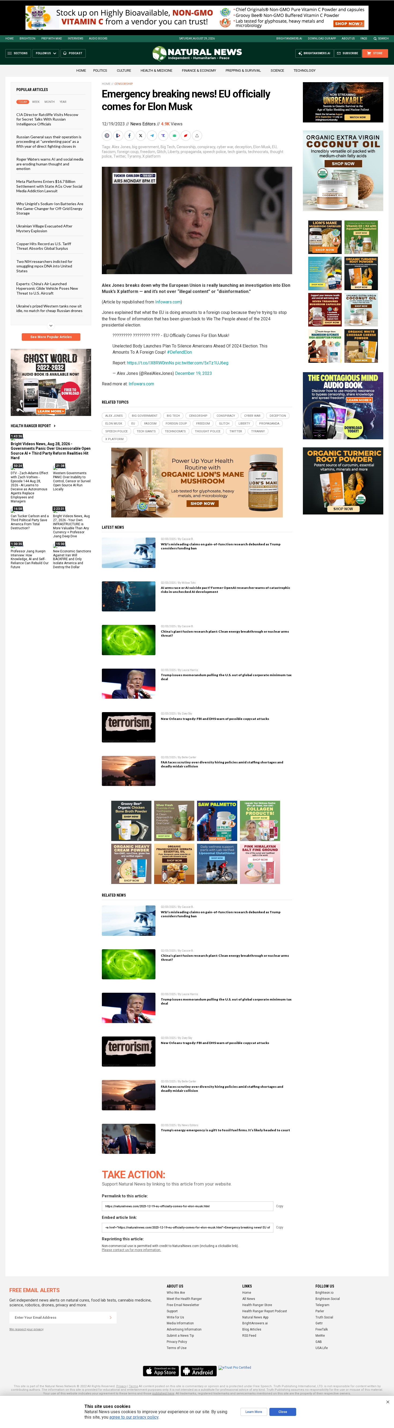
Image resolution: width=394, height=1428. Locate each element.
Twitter (119, 156)
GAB (318, 1342)
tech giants (237, 152)
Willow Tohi (189, 582)
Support (172, 1311)
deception (243, 147)
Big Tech (168, 147)
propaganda (191, 152)
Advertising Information (184, 1329)
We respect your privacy (26, 1329)
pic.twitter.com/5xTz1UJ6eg (201, 362)
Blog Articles (251, 1329)
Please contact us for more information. (131, 1250)
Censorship (123, 84)
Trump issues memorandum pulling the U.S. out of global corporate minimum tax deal (226, 677)
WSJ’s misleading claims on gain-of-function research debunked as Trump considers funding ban (220, 546)
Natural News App (255, 1317)
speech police (214, 152)
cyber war (225, 147)
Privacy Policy (177, 1342)
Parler (319, 1311)
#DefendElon (179, 352)
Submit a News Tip (180, 1336)
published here (163, 1393)
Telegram (322, 1305)
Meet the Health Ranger (184, 1299)
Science (277, 70)
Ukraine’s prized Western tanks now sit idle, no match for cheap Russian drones (49, 308)
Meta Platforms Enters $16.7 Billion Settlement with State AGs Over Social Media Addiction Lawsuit (49, 186)
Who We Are (176, 1293)
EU (274, 147)
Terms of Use (177, 1348)
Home (9, 38)
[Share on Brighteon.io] (118, 136)
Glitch (161, 152)
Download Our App (322, 38)
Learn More (254, 1412)
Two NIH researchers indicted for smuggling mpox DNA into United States (44, 266)
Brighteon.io (324, 1293)
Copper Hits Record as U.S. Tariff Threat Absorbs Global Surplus (43, 246)
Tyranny (134, 156)
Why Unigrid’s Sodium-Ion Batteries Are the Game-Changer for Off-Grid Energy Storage (49, 208)
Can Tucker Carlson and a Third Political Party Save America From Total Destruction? (30, 522)
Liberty (173, 152)
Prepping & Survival (243, 70)
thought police (207, 431)
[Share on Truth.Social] (163, 136)
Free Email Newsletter (183, 1305)
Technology (304, 70)
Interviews (75, 38)
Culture (124, 70)
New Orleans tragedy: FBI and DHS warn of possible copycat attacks (215, 719)
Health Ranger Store (257, 1305)
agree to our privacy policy (133, 1417)
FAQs (363, 38)
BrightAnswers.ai (289, 38)
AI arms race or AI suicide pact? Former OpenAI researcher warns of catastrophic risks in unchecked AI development (225, 590)
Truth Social (324, 1317)
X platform (151, 156)
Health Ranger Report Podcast (264, 1311)
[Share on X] (141, 136)
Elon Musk (261, 147)
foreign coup (128, 152)
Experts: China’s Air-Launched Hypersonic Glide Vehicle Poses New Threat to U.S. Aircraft (47, 288)
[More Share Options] (197, 136)
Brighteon (27, 38)
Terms (133, 1386)
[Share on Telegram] (152, 136)
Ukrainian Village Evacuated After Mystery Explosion (44, 228)
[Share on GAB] (175, 136)
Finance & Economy (199, 70)
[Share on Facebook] (130, 136)
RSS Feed (249, 1336)
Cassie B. (188, 539)
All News (248, 1299)
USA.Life (321, 1348)
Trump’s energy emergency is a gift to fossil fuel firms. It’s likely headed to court (225, 1130)
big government (145, 147)
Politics (100, 70)
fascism (109, 152)
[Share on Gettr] (186, 136)
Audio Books (98, 38)
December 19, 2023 (193, 373)
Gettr (319, 1323)
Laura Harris (190, 670)
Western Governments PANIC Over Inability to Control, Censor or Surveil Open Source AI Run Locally (72, 481)
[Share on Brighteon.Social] (107, 136)
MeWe (320, 1336)
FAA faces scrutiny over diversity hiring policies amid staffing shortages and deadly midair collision (222, 764)
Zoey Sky (187, 713)
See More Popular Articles (51, 337)
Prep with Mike (51, 38)
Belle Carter (189, 757)
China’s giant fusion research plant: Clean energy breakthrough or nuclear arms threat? (225, 633)
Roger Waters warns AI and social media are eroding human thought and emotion (49, 164)
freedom (147, 152)
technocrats (258, 152)
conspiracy (206, 147)
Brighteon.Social (327, 1299)
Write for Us (175, 1317)
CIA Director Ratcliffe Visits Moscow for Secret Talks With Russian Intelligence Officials (47, 119)
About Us (348, 38)
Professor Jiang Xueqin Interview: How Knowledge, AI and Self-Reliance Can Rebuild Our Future (30, 559)
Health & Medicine (156, 70)
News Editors (143, 123)
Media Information (180, 1323)
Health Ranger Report (31, 426)
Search (383, 38)
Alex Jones (121, 147)
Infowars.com (168, 302)
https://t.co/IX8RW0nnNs (150, 362)
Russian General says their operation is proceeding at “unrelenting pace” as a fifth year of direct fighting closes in (48, 141)
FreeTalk (321, 1329)
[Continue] (111, 1318)
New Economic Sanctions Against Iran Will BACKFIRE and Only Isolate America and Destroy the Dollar (72, 559)
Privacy (121, 1386)
